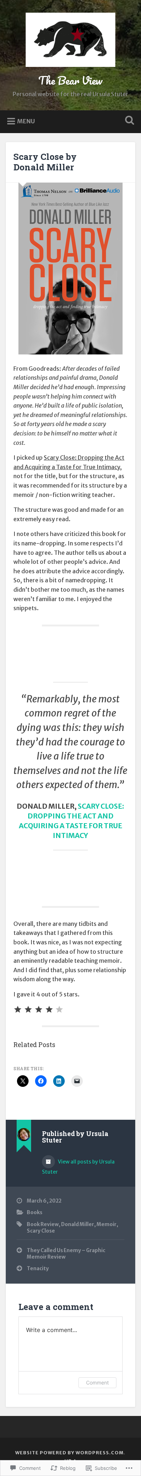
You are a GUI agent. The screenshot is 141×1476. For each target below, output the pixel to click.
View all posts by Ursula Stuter (78, 1166)
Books (34, 1212)
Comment (97, 1382)
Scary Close (41, 1231)
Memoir (106, 1224)
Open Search (128, 121)
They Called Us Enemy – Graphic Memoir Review (66, 1253)
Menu (26, 121)
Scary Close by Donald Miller (45, 162)
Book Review (43, 1224)
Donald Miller (77, 1224)
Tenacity (38, 1269)
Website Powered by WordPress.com (69, 1452)
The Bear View (70, 80)
